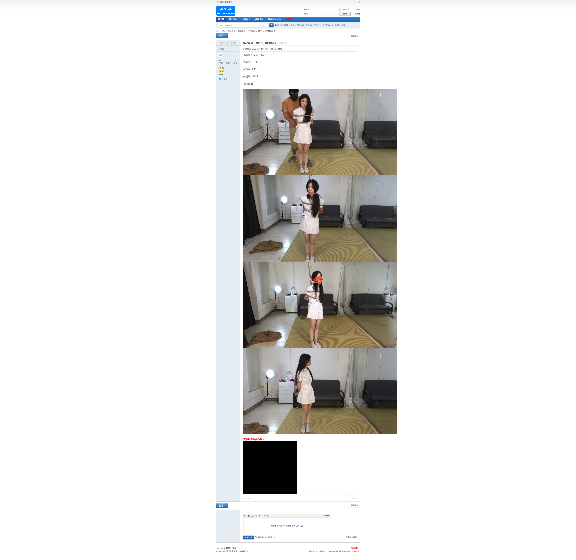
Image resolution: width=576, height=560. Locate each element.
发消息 (224, 79)
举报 (354, 498)
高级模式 (326, 516)
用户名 (306, 9)
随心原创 (233, 19)
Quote (259, 515)
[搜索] (271, 25)
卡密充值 (289, 19)
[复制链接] (284, 43)
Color (248, 515)
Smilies (267, 515)
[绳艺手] (225, 15)
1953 (221, 60)
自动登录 (345, 9)
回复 (249, 498)
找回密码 (356, 9)
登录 (293, 526)
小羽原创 (292, 25)
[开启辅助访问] (356, 2)
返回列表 (354, 36)
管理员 (222, 68)
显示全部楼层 (276, 49)
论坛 (223, 31)
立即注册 (356, 14)
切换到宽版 (358, 2)
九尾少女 (246, 19)
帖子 (262, 25)
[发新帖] (222, 35)
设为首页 (220, 2)
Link (256, 515)
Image (252, 515)
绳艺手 (221, 19)
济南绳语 (300, 25)
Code (263, 515)
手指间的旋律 (274, 19)
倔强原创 (259, 19)
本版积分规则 (351, 537)
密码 (306, 14)
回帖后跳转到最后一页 (266, 537)
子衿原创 (317, 25)
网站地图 (354, 548)
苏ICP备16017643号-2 (240, 551)
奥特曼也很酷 (339, 25)
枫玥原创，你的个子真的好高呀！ (261, 31)
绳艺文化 (231, 31)
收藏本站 (228, 2)
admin (221, 49)
